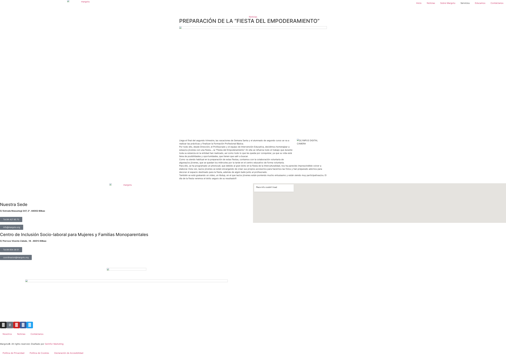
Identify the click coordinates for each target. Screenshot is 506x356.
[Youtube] (16, 325)
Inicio (419, 3)
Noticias (431, 3)
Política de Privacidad (13, 353)
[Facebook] (23, 325)
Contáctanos (497, 3)
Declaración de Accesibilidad (68, 353)
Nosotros (7, 334)
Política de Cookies (39, 353)
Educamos (480, 3)
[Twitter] (29, 325)
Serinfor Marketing (54, 344)
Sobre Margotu (447, 3)
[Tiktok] (10, 325)
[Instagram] (3, 325)
